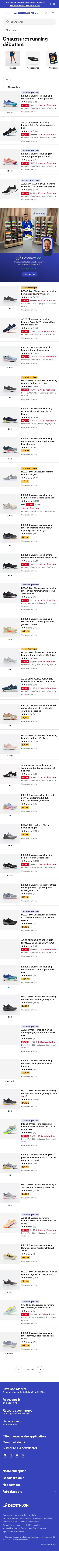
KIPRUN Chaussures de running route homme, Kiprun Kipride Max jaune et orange (37, 622)
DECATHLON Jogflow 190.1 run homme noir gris (35, 826)
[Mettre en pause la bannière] (49, 4)
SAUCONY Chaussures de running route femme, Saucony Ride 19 (37, 1306)
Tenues (12, 68)
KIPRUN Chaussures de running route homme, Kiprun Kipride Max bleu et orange (37, 441)
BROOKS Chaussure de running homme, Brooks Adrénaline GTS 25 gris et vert (38, 1127)
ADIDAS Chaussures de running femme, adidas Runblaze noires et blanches (38, 768)
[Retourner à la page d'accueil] (26, 13)
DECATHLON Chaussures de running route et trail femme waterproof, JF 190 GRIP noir (39, 591)
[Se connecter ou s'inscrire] (46, 13)
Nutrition (53, 68)
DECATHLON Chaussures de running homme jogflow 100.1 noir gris (39, 292)
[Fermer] (54, 4)
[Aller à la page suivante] (40, 1369)
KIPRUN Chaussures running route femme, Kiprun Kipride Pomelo (38, 155)
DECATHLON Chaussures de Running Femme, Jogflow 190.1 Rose (39, 736)
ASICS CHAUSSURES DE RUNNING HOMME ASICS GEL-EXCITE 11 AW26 (38, 680)
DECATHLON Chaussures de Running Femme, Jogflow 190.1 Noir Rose (39, 1273)
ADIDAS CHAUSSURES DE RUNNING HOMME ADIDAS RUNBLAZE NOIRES (38, 185)
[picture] (10, 101)
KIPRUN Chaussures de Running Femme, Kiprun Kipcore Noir (36, 856)
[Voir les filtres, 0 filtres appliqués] (7, 79)
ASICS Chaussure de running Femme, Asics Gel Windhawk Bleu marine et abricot (38, 322)
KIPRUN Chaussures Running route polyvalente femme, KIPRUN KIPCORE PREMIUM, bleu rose (38, 798)
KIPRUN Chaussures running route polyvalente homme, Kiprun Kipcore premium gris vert (38, 1157)
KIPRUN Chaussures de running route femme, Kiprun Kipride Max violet (37, 1336)
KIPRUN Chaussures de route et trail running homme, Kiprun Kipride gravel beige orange (38, 708)
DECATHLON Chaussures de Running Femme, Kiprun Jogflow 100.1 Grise (39, 653)
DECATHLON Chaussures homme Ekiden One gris (37, 473)
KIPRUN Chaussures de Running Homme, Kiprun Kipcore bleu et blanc (36, 411)
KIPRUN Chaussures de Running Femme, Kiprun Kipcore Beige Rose (38, 496)
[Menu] (6, 13)
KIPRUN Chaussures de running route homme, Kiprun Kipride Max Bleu (37, 969)
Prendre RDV (29, 274)
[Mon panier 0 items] (53, 13)
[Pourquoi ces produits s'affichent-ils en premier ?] (4, 87)
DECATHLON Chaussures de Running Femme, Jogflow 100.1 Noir (39, 381)
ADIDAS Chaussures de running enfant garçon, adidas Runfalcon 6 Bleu (38, 1032)
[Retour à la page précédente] (19, 1369)
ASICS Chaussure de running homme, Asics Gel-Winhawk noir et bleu (38, 125)
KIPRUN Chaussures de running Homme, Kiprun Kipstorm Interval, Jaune (37, 1248)
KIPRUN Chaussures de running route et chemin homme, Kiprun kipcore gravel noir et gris (36, 528)
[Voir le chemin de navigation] (4, 30)
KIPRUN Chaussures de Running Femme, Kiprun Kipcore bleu (36, 348)
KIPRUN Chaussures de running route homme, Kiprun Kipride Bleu (37, 97)
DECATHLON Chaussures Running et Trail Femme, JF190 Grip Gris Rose (39, 1185)
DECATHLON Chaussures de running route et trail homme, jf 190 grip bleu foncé (39, 1093)
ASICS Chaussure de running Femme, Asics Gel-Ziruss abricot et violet (38, 1221)
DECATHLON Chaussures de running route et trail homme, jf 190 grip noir (39, 998)
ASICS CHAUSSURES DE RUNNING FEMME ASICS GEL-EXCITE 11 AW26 (37, 941)
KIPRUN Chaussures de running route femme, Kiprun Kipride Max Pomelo (37, 1063)
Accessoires (33, 68)
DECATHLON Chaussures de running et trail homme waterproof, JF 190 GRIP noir (39, 917)
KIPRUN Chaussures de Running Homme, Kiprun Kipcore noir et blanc (39, 556)
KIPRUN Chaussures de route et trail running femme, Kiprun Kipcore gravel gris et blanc (38, 888)
